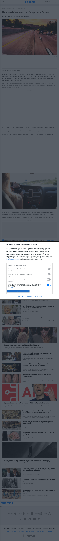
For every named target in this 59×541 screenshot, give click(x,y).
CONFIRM (18, 291)
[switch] (49, 269)
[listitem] (29, 265)
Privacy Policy (38, 296)
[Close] (56, 244)
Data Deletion (21, 296)
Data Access (29, 296)
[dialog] (29, 271)
